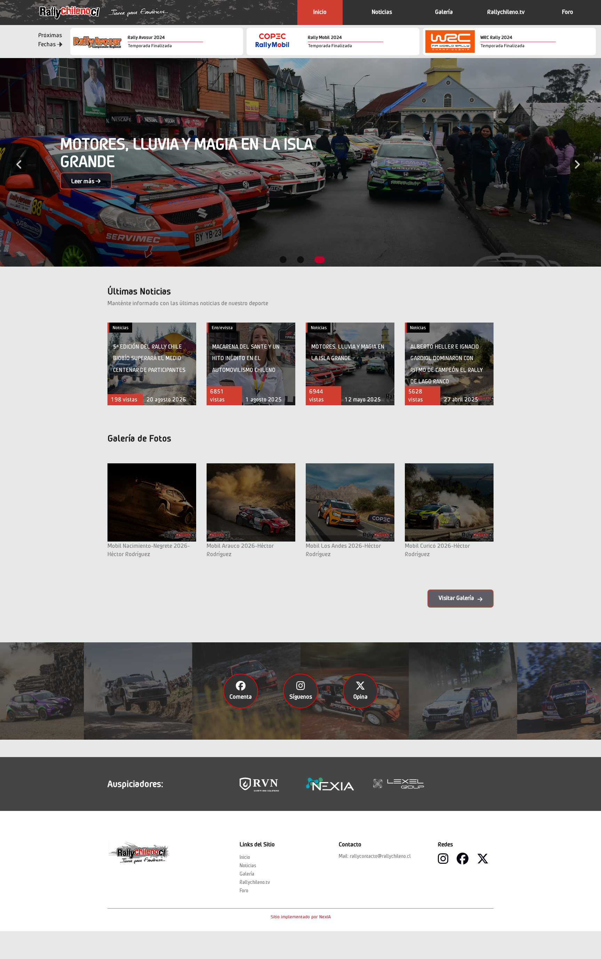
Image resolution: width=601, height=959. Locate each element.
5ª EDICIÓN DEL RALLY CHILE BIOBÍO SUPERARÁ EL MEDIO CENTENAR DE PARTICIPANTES (149, 358)
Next (573, 162)
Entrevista (222, 327)
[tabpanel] (300, 162)
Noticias (382, 11)
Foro (567, 11)
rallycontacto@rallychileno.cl (380, 856)
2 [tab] (300, 259)
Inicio (320, 11)
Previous (15, 162)
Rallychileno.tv (505, 11)
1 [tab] (283, 259)
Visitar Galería (456, 597)
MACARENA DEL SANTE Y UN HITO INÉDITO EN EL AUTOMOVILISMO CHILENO (246, 358)
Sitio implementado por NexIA (301, 916)
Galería (444, 11)
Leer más (83, 181)
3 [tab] (319, 259)
